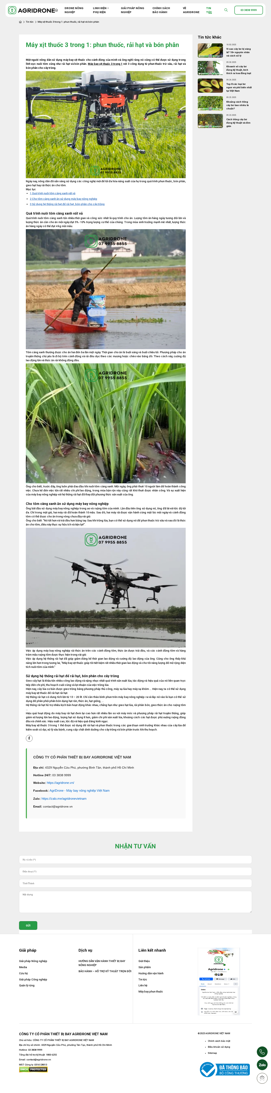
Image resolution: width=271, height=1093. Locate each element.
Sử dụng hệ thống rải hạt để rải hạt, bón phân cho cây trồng (67, 204)
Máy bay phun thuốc (150, 991)
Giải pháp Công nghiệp (33, 979)
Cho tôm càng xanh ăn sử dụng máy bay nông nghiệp (63, 198)
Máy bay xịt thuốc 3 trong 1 (105, 63)
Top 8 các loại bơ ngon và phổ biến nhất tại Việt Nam (239, 87)
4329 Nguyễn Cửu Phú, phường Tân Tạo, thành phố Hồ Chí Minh (76, 1045)
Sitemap (212, 1053)
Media (23, 967)
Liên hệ (142, 985)
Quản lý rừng (27, 985)
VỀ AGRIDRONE (191, 10)
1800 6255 (51, 1054)
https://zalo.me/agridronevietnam (64, 798)
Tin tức (29, 22)
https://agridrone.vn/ (60, 782)
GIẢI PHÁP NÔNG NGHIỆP (132, 10)
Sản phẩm (144, 967)
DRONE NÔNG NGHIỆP (74, 10)
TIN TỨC (209, 10)
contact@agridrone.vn (38, 1059)
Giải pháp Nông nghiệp (33, 961)
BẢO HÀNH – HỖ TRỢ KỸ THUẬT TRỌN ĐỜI (105, 971)
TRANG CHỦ (56, 10)
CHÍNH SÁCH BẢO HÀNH (161, 10)
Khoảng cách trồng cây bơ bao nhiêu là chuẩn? (237, 105)
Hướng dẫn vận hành (150, 973)
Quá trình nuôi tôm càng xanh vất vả (52, 193)
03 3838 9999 (35, 1050)
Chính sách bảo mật (219, 1041)
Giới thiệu (144, 961)
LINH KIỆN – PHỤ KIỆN (101, 10)
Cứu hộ (23, 973)
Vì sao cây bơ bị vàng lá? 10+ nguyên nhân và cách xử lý (238, 52)
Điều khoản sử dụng (219, 1047)
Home (20, 22)
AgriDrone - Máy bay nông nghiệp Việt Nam (80, 790)
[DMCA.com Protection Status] (33, 1069)
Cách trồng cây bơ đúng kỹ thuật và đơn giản (238, 123)
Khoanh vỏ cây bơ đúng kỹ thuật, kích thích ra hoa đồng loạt (238, 70)
